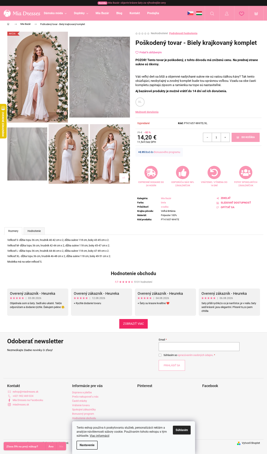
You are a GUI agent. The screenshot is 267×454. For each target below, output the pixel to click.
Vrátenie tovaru (81, 405)
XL (140, 102)
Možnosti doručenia (147, 112)
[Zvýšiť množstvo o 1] (225, 137)
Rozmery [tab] (13, 230)
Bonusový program (83, 413)
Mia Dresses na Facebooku (28, 400)
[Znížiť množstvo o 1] (207, 137)
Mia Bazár (166, 198)
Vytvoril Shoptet (251, 442)
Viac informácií (99, 435)
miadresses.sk (21, 404)
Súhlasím (182, 430)
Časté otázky (79, 400)
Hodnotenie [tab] (34, 230)
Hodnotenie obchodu (133, 273)
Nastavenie (87, 445)
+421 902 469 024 (23, 395)
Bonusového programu (167, 152)
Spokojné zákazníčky (84, 409)
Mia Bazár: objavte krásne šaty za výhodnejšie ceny (132, 2)
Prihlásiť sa (172, 365)
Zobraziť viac (133, 323)
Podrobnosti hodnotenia (183, 33)
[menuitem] (55, 13)
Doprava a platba (82, 392)
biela (163, 202)
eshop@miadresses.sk (25, 391)
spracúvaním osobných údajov (195, 355)
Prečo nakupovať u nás (85, 396)
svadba (164, 206)
